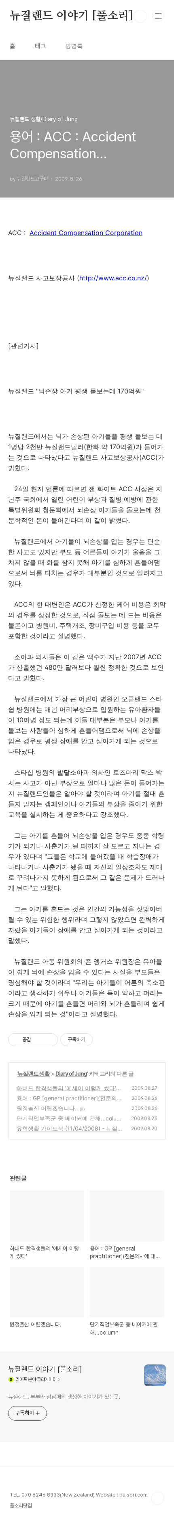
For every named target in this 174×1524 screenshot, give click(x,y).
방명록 (74, 46)
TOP (157, 1498)
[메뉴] (158, 16)
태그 (40, 46)
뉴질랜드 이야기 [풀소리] (71, 16)
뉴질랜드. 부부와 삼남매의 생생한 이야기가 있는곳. (64, 1397)
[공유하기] (39, 1040)
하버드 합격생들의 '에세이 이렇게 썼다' (66, 1088)
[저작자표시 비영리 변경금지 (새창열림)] (104, 1039)
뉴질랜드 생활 (33, 1073)
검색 (140, 16)
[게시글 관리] (49, 1040)
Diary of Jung (71, 1073)
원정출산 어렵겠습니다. (46, 1108)
